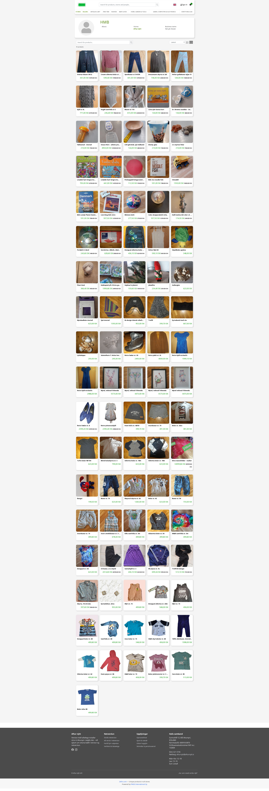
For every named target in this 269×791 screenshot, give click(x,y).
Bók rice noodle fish (155, 180)
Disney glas (152, 145)
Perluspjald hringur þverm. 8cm (134, 180)
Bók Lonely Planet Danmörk (87, 215)
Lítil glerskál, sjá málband (134, 145)
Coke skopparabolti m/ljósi (158, 215)
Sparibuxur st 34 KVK (132, 74)
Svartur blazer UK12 (84, 74)
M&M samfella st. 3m (180, 534)
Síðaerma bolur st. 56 (156, 534)
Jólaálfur (151, 285)
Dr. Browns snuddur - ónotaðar (182, 109)
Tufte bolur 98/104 (84, 461)
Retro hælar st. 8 (83, 426)
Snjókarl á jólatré (131, 285)
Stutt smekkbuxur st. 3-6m (111, 534)
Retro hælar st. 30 (131, 355)
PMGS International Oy (139, 784)
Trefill (150, 320)
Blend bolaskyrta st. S (109, 461)
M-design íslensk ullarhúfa (134, 320)
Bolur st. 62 (152, 498)
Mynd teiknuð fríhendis (181, 390)
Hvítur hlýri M (153, 250)
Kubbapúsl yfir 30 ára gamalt (111, 285)
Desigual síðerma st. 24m (158, 604)
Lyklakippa (81, 355)
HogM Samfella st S (108, 109)
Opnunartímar (142, 737)
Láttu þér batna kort (156, 109)
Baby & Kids (123, 11)
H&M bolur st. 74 (131, 674)
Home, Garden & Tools (138, 11)
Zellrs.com (123, 782)
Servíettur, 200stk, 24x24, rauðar (111, 250)
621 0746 (176, 752)
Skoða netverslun (110, 737)
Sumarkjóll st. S (130, 569)
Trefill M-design (178, 569)
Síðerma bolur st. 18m (133, 461)
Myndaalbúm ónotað (85, 320)
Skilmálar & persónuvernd (146, 746)
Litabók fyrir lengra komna (87, 180)
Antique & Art (95, 11)
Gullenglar (176, 285)
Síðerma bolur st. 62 (84, 674)
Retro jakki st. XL (154, 355)
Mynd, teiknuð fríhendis (110, 390)
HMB (104, 22)
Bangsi (79, 498)
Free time (106, 11)
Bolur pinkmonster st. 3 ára (158, 674)
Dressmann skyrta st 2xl (157, 74)
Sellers (85, 11)
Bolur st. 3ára (177, 426)
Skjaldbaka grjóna (179, 250)
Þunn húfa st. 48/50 (132, 426)
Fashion (114, 11)
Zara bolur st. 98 (178, 674)
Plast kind (81, 285)
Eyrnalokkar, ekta (107, 604)
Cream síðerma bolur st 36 (111, 74)
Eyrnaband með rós (179, 320)
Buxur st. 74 (105, 498)
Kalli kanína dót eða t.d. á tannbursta (182, 215)
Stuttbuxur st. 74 (154, 426)
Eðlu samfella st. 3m (132, 534)
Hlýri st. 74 (129, 604)
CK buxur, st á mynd (108, 569)
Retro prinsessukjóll (108, 426)
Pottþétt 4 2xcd (83, 250)
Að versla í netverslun (111, 740)
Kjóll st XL (80, 109)
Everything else (187, 11)
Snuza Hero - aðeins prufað (111, 145)
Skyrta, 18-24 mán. (84, 604)
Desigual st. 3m (83, 569)
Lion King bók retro (108, 215)
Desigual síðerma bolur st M (134, 250)
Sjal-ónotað (105, 320)
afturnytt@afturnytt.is (185, 754)
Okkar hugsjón (142, 743)
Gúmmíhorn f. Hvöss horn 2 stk (111, 355)
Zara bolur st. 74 (131, 639)
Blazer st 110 (129, 109)
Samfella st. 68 (106, 639)
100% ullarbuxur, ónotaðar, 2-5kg (182, 639)
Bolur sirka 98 (82, 709)
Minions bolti (129, 215)
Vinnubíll (175, 180)
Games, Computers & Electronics (164, 11)
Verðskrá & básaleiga (111, 746)
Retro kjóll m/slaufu (179, 355)
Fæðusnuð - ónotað (84, 145)
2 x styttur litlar (178, 145)
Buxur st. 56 (176, 498)
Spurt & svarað (142, 740)
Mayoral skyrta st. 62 (133, 498)
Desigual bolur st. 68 (85, 639)
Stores (78, 11)
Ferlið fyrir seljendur (111, 743)
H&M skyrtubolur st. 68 (157, 639)
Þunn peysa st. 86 (107, 674)
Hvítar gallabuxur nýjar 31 (182, 74)
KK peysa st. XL (154, 569)
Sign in (184, 4)
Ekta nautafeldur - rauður (182, 461)
